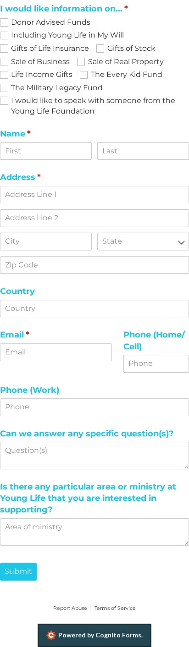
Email (33, 334)
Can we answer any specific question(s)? (87, 433)
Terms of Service (115, 608)
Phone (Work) (29, 390)
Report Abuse (70, 608)
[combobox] (143, 241)
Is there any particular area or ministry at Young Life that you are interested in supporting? (88, 498)
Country (17, 291)
